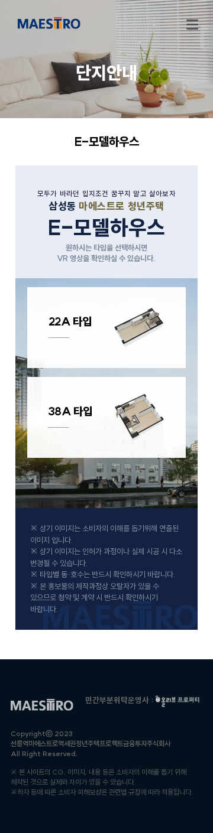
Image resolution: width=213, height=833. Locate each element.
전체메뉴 (192, 25)
